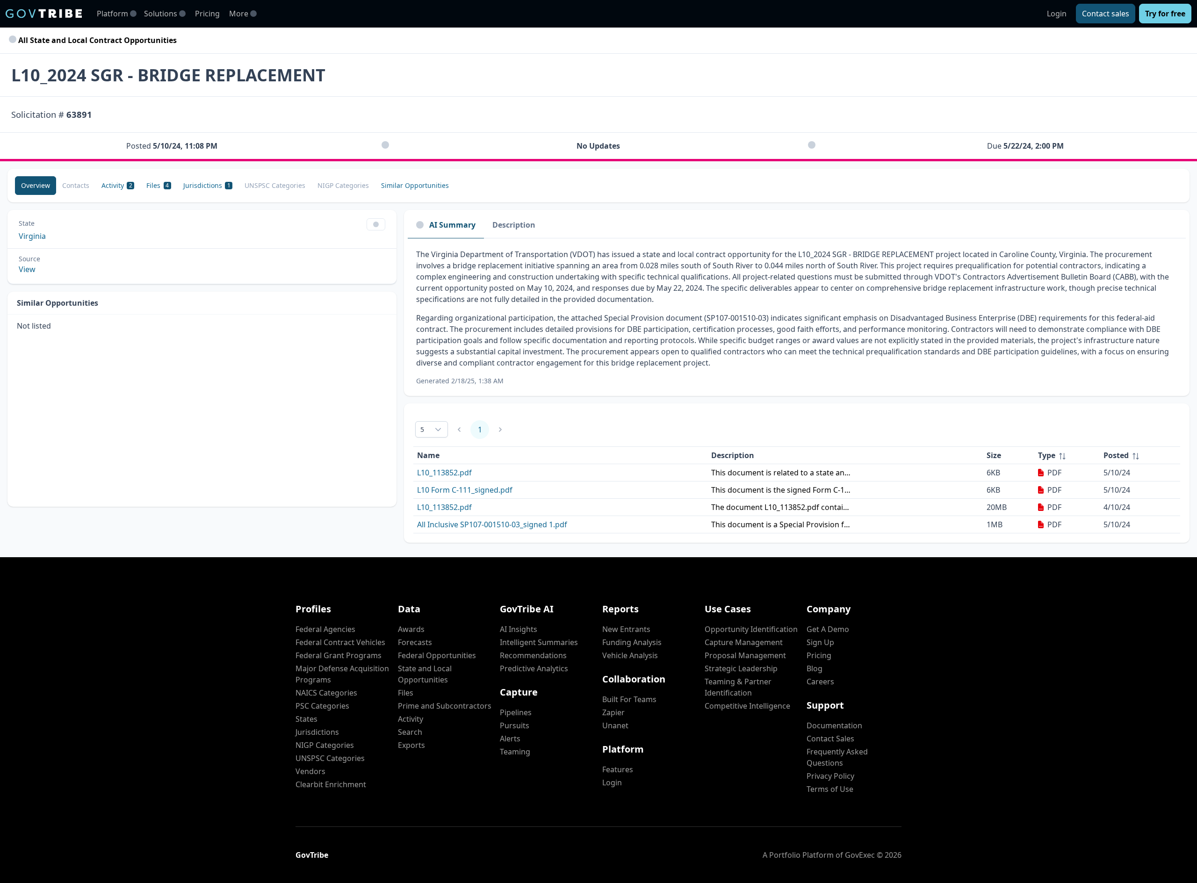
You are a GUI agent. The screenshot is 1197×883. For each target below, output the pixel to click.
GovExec (860, 855)
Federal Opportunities (437, 655)
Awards (411, 629)
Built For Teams (629, 699)
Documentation (834, 725)
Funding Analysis (632, 642)
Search (410, 732)
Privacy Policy (830, 776)
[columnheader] (1067, 455)
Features (617, 769)
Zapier (613, 712)
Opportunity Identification (751, 629)
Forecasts (415, 642)
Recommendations (533, 655)
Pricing (207, 13)
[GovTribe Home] (44, 13)
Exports (411, 745)
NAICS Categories (326, 693)
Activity (410, 719)
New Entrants (626, 629)
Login (1057, 13)
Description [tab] (513, 225)
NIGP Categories (325, 745)
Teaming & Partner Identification (738, 687)
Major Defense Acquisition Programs (342, 674)
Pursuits (514, 725)
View (27, 269)
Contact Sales (830, 738)
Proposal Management (745, 655)
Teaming (515, 752)
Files (405, 693)
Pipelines (516, 712)
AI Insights (518, 629)
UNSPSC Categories (330, 758)
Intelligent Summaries (539, 642)
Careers (820, 681)
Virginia (32, 236)
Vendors (310, 771)
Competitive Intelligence (747, 706)
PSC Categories (322, 706)
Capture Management (744, 642)
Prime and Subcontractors (444, 706)
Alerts (510, 738)
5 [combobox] (422, 429)
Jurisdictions (317, 732)
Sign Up (820, 642)
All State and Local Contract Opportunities (96, 40)
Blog (814, 668)
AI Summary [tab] (452, 225)
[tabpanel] (796, 317)
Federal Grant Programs (339, 655)
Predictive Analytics (534, 668)
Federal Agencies (325, 629)
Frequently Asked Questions (837, 757)
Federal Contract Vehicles (340, 642)
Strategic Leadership (741, 668)
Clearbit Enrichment (331, 784)
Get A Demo (828, 629)
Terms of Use (830, 789)
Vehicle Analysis (630, 655)
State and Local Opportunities (425, 674)
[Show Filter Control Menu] (376, 224)
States (306, 719)
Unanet (615, 725)
